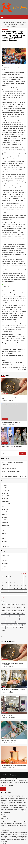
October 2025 (5, 501)
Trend (3, 627)
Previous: (12, 362)
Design (3, 610)
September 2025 (6, 503)
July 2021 (4, 533)
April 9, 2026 (11, 692)
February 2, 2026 (11, 424)
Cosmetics (4, 560)
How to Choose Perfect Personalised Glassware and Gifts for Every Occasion (13, 467)
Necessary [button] (3, 814)
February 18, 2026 (12, 717)
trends (7, 627)
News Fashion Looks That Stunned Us (12, 446)
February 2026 (5, 490)
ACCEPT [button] (10, 785)
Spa (2, 624)
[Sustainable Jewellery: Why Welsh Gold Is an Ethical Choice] (14, 386)
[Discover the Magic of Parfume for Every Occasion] (14, 755)
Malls (18, 613)
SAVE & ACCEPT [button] (5, 843)
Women (3, 630)
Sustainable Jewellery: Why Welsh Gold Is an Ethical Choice (12, 463)
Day (24, 607)
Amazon (3, 604)
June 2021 (4, 536)
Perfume (22, 616)
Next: (14, 367)
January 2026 (5, 493)
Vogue (12, 627)
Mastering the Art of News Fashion (11, 422)
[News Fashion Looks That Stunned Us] (14, 436)
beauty (8, 604)
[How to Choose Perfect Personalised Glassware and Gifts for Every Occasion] (14, 679)
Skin (23, 621)
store (11, 624)
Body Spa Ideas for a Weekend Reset (10, 474)
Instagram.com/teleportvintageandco (12, 355)
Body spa (4, 558)
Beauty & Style (5, 555)
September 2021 (6, 527)
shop (14, 621)
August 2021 (5, 530)
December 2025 (6, 495)
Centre (13, 607)
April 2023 (4, 517)
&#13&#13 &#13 (5, 56)
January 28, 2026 (12, 448)
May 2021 (4, 538)
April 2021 (4, 541)
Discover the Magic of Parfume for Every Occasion (14, 476)
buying (8, 607)
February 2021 (5, 546)
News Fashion (4, 29)
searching (8, 621)
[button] (2, 16)
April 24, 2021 (11, 43)
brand (17, 604)
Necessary (4, 816)
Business (3, 607)
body (13, 604)
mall (14, 613)
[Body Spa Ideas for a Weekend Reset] (14, 730)
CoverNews (20, 773)
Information (21, 610)
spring (6, 624)
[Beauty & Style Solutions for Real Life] (14, 705)
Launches (4, 613)
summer (20, 624)
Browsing (23, 604)
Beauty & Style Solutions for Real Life (11, 471)
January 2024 (5, 509)
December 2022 (6, 522)
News (8, 616)
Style (15, 624)
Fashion (8, 610)
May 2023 (4, 514)
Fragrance (14, 610)
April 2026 (4, 487)
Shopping (4, 568)
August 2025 (5, 506)
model (3, 616)
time (24, 624)
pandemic (17, 616)
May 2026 (4, 485)
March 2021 (5, 544)
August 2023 (5, 511)
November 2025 (6, 498)
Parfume (4, 566)
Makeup (9, 613)
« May (2, 597)
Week (17, 627)
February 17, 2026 (12, 742)
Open (12, 616)
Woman (21, 627)
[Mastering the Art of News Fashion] (14, 412)
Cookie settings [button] (4, 785)
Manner (22, 613)
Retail (3, 621)
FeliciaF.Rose (5, 43)
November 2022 (6, 525)
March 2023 (5, 519)
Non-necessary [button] (4, 828)
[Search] (26, 17)
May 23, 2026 (11, 400)
